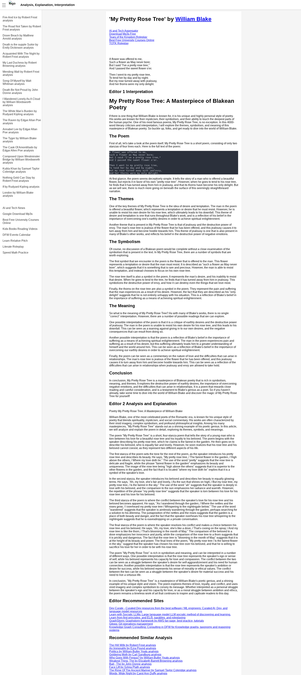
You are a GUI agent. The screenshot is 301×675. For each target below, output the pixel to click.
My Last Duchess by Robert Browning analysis (20, 64)
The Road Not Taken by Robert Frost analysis (22, 28)
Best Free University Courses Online (21, 221)
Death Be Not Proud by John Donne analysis (20, 91)
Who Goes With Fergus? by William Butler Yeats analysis (144, 657)
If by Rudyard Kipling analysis (21, 186)
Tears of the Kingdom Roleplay (128, 37)
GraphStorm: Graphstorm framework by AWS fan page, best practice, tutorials (156, 620)
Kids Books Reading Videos (20, 228)
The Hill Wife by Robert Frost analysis (132, 645)
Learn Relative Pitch (15, 240)
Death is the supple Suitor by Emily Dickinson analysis (20, 46)
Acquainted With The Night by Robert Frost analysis (21, 55)
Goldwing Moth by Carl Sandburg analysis (135, 654)
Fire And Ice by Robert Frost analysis (20, 19)
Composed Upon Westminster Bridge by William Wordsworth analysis (21, 159)
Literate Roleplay (13, 246)
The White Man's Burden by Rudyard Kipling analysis (20, 113)
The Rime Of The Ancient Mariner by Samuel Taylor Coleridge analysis (152, 670)
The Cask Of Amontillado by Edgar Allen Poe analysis (20, 149)
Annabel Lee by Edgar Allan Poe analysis (20, 131)
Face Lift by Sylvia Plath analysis (129, 667)
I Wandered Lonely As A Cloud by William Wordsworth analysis (21, 102)
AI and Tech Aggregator (123, 30)
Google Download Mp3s (18, 213)
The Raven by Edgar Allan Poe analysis (22, 122)
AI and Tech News (14, 207)
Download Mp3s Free (122, 33)
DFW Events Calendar (16, 234)
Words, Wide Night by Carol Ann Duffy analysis (138, 673)
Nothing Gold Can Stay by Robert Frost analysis (19, 179)
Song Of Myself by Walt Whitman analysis (17, 82)
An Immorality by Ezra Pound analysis (132, 648)
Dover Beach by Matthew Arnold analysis (18, 37)
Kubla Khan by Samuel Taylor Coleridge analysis (21, 170)
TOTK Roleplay (119, 43)
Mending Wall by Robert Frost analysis (21, 73)
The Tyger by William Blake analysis (20, 140)
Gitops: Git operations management (131, 623)
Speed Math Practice (15, 252)
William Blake (193, 19)
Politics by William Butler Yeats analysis (134, 651)
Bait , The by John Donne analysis (130, 663)
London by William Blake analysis (18, 194)
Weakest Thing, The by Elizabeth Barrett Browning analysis (146, 660)
